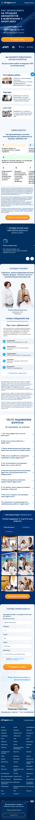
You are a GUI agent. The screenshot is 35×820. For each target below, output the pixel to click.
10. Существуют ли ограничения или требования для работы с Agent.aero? (15, 503)
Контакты (16, 793)
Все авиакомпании (7, 776)
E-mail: (5, 634)
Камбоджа (4, 736)
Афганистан (29, 759)
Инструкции (30, 786)
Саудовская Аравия (30, 762)
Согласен (15, 659)
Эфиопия (3, 741)
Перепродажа (17, 779)
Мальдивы (29, 766)
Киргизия (29, 730)
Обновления (5, 786)
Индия (3, 727)
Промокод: (6, 650)
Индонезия (29, 741)
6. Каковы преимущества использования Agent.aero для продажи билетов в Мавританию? (16, 472)
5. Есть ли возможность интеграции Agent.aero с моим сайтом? (14, 464)
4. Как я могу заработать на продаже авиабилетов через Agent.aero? (15, 457)
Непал (3, 766)
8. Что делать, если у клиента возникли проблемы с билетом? (15, 488)
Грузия (28, 756)
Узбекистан (17, 736)
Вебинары (16, 782)
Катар (15, 744)
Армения (4, 730)
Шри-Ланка (4, 762)
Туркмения (29, 733)
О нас (3, 793)
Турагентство (17, 776)
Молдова (4, 733)
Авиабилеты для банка (18, 769)
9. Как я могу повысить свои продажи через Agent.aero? (14, 496)
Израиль (29, 751)
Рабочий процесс (9, 527)
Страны (15, 773)
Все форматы (5, 773)
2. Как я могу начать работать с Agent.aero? (12, 442)
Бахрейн (29, 744)
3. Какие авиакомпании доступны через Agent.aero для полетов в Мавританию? (16, 449)
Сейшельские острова (5, 752)
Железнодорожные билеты (19, 787)
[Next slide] (32, 258)
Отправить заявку (17, 39)
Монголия (16, 759)
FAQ (14, 791)
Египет (15, 741)
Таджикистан (17, 733)
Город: (5, 642)
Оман (2, 756)
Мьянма (15, 766)
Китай (15, 727)
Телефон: (6, 626)
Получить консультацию (17, 217)
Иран (28, 738)
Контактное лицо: (9, 618)
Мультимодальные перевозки (7, 782)
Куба (27, 747)
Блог (2, 791)
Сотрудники (26, 527)
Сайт (27, 776)
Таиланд (3, 747)
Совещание (9, 531)
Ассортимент (30, 779)
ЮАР (2, 738)
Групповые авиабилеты (30, 782)
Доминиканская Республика (18, 748)
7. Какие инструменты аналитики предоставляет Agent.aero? (13, 481)
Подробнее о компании (17, 596)
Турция (15, 762)
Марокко (16, 751)
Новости (28, 791)
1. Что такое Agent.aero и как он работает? (13, 434)
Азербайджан (30, 727)
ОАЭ (14, 738)
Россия (28, 736)
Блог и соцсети (5, 779)
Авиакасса (29, 773)
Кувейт (3, 759)
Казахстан (4, 744)
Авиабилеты (30, 769)
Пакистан (4, 769)
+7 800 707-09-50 (29, 3)
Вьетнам (16, 756)
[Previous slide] (27, 258)
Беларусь (16, 730)
